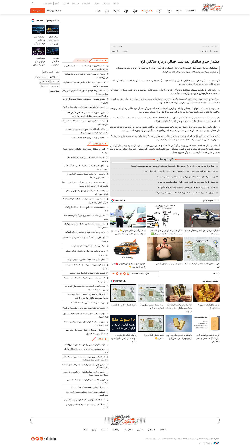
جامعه (178, 10)
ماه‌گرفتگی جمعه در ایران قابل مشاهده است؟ (88, 137)
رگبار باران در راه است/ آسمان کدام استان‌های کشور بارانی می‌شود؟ (85, 239)
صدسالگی (106, 3)
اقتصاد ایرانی (44, 81)
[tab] (100, 60)
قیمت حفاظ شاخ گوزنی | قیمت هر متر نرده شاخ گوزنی (84, 399)
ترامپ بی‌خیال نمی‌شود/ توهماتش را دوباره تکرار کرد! (85, 232)
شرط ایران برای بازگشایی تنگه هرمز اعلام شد (88, 245)
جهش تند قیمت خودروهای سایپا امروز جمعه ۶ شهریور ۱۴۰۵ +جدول (86, 315)
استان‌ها (116, 10)
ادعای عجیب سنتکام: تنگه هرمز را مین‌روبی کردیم (86, 259)
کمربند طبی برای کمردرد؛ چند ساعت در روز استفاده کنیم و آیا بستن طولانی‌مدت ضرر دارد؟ (85, 358)
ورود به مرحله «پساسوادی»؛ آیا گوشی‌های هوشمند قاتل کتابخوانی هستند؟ (186, 176)
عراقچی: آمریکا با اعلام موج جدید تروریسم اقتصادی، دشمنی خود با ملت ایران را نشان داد (87, 131)
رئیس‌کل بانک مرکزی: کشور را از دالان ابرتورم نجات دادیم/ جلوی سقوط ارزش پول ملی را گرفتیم (87, 296)
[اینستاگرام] (41, 439)
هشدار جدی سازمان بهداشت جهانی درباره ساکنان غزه (180, 61)
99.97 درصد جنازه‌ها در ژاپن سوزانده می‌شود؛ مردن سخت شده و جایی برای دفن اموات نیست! (179, 171)
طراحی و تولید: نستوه (206, 443)
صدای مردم (86, 3)
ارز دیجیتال (44, 86)
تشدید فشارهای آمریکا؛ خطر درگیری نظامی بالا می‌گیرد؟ (84, 107)
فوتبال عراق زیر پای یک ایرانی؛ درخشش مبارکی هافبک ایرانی (86, 351)
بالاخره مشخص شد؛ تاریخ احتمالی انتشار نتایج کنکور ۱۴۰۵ (86, 209)
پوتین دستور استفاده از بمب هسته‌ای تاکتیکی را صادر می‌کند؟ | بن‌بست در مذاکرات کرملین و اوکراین (86, 114)
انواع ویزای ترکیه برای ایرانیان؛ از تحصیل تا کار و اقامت (84, 344)
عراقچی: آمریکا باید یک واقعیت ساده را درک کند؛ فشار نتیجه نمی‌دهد (86, 167)
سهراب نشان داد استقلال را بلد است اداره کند (88, 302)
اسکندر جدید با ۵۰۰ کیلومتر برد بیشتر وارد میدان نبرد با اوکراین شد (85, 100)
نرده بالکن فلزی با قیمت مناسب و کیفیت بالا (88, 387)
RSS (86, 429)
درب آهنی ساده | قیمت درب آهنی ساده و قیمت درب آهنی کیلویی (87, 394)
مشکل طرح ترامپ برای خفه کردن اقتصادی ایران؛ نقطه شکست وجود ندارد (186, 182)
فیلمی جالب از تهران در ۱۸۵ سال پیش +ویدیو (87, 273)
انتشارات (65, 3)
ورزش (135, 10)
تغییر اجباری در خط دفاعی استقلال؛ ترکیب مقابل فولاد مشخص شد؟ (86, 225)
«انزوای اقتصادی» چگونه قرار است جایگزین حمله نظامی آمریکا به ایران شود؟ (185, 192)
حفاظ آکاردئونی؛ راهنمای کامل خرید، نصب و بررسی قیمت (87, 406)
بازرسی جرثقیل (48, 72)
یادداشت (75, 3)
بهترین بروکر (55, 86)
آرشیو (57, 3)
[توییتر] (37, 439)
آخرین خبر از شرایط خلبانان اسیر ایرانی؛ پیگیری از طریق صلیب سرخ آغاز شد (85, 84)
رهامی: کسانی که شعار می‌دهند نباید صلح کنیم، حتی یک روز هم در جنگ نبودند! (86, 288)
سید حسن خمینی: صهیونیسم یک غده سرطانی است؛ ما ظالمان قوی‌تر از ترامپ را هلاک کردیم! (85, 184)
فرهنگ (169, 10)
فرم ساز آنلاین (54, 76)
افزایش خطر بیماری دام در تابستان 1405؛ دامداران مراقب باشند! (87, 381)
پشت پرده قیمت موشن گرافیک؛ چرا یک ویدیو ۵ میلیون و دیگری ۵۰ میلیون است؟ (85, 374)
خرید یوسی (55, 81)
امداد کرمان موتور (41, 76)
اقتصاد (159, 10)
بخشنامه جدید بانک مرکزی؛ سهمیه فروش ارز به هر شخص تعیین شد (87, 192)
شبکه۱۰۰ (116, 3)
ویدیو (98, 10)
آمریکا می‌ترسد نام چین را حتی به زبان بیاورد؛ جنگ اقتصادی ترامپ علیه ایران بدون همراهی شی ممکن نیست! (173, 166)
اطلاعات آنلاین (212, 7)
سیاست (147, 10)
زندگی (106, 10)
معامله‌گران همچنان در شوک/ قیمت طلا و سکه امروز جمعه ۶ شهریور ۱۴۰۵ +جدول (87, 331)
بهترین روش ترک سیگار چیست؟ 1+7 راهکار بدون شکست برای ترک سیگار (85, 366)
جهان (126, 10)
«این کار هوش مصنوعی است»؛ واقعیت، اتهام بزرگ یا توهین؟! (86, 266)
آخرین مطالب (98, 143)
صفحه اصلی (214, 46)
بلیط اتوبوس (54, 91)
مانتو (57, 72)
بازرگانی (100, 339)
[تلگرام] (33, 439)
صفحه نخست (190, 10)
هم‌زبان (96, 3)
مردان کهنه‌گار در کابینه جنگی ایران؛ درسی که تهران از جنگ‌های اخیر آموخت (186, 187)
